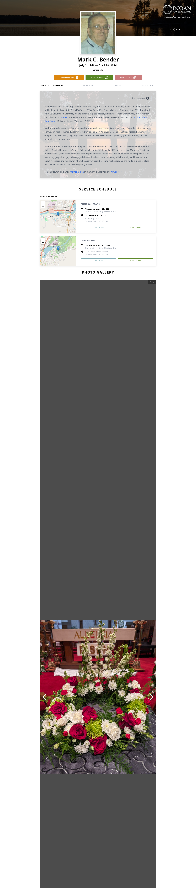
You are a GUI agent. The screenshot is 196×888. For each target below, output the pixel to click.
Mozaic (64, 117)
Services (88, 85)
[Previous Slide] (44, 697)
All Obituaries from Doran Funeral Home (177, 17)
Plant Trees (135, 227)
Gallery (118, 85)
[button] (58, 214)
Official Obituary (52, 85)
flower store (116, 171)
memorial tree (77, 171)
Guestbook (149, 85)
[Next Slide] (151, 697)
